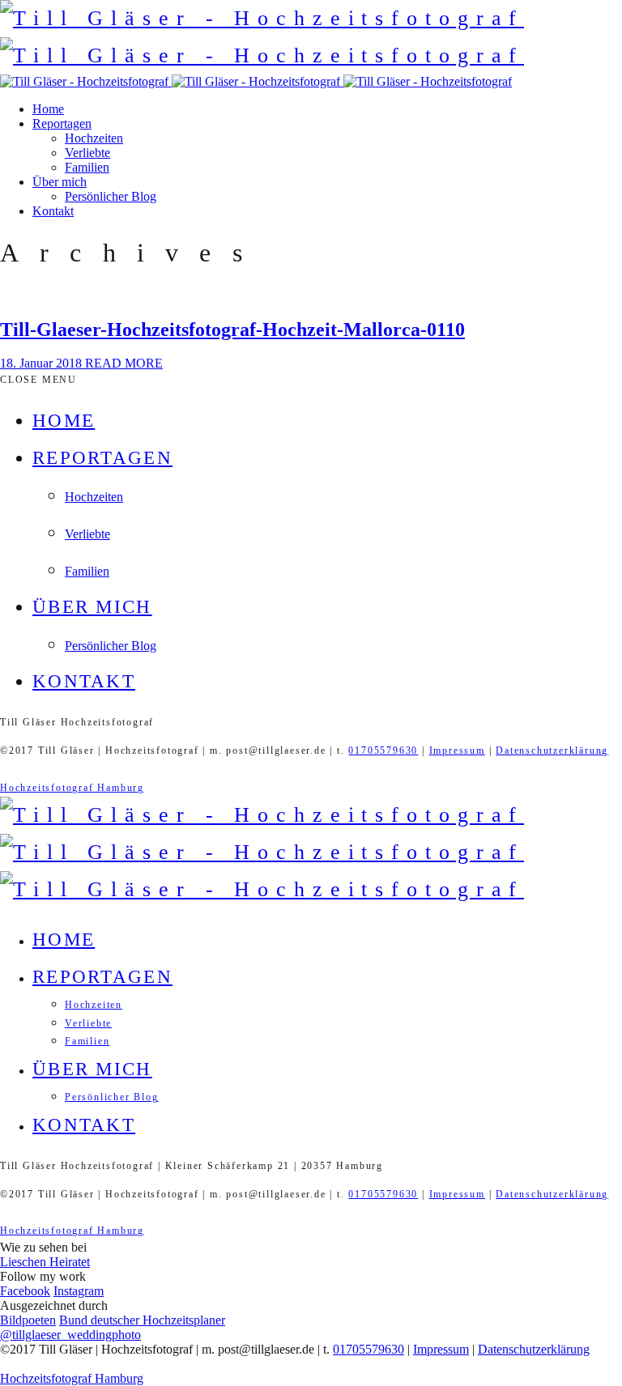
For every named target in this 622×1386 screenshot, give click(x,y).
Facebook (25, 1291)
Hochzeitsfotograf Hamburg (72, 787)
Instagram (78, 1291)
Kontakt (53, 211)
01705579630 (383, 750)
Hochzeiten (94, 138)
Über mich (59, 182)
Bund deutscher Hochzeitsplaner (142, 1320)
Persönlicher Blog (110, 196)
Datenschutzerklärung (552, 750)
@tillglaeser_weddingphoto (70, 1334)
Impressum (457, 750)
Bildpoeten (28, 1320)
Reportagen (62, 123)
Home (48, 109)
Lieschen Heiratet (45, 1262)
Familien (87, 167)
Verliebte (87, 152)
